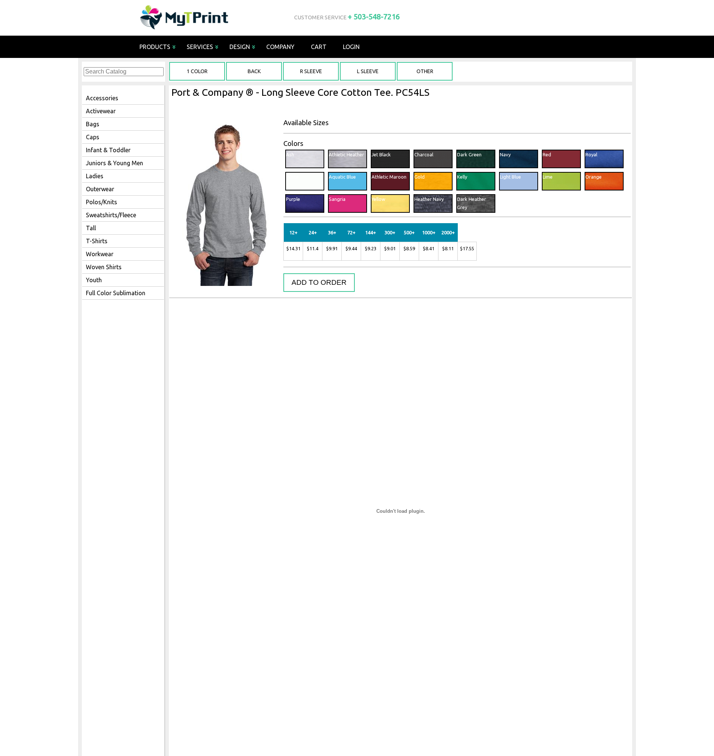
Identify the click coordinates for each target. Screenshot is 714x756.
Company (280, 46)
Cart (319, 46)
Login (351, 46)
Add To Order (319, 282)
